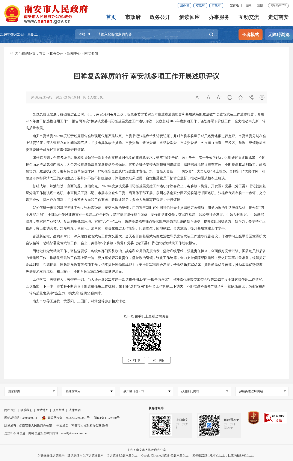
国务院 (184, 5)
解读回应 (189, 17)
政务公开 (160, 17)
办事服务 (219, 17)
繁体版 (234, 5)
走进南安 (278, 17)
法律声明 (75, 410)
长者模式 (250, 34)
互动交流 (249, 17)
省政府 (200, 5)
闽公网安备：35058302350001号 (69, 417)
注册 (260, 5)
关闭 (159, 360)
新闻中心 (74, 53)
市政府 (216, 5)
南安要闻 (91, 53)
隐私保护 (10, 410)
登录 (249, 5)
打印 (133, 360)
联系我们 (26, 410)
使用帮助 (59, 410)
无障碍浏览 (279, 34)
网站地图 (42, 410)
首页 (111, 17)
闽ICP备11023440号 (107, 417)
